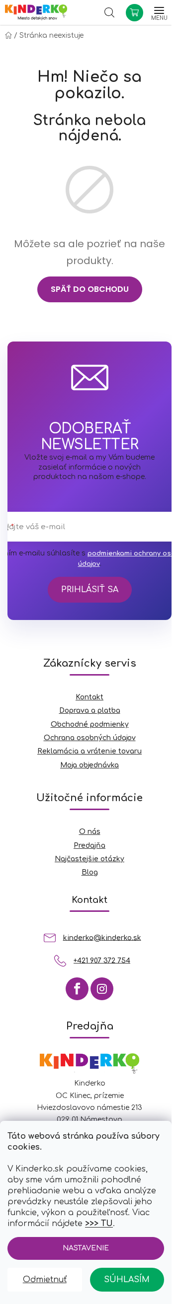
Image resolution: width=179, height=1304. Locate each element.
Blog (90, 872)
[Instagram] (101, 988)
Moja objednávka (89, 765)
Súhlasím (127, 1279)
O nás (89, 831)
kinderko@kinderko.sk (102, 937)
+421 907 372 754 (102, 960)
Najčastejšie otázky (89, 859)
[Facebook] (77, 988)
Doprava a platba (89, 710)
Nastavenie (86, 1248)
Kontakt (89, 697)
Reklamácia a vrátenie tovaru (89, 751)
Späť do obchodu (90, 289)
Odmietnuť (45, 1279)
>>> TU (99, 1223)
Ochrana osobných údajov (90, 738)
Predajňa (89, 845)
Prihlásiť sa (89, 589)
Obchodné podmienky (90, 724)
